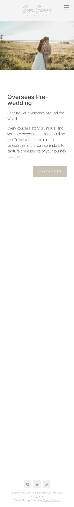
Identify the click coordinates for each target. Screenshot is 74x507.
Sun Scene (22, 244)
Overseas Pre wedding (26, 250)
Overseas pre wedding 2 (30, 386)
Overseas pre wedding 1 (30, 425)
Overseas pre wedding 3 (30, 313)
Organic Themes (51, 500)
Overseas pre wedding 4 (30, 240)
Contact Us (50, 171)
